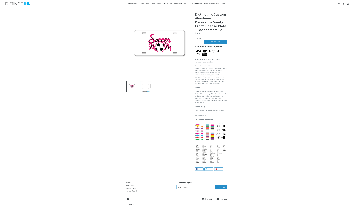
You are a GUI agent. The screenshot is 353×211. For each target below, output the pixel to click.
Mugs (223, 4)
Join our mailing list (184, 182)
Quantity (198, 38)
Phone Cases (134, 4)
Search (128, 183)
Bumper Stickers (196, 4)
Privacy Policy (131, 188)
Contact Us (130, 185)
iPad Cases (145, 4)
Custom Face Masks (211, 4)
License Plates (156, 4)
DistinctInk (134, 205)
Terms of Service (132, 191)
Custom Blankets (181, 4)
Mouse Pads (167, 4)
